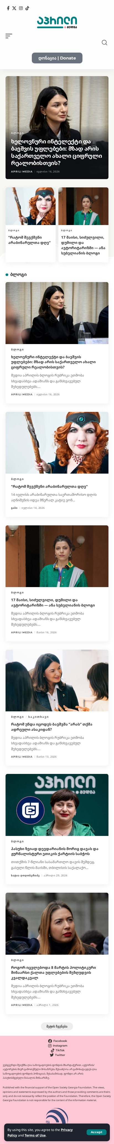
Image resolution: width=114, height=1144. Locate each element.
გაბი (14, 507)
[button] (97, 1132)
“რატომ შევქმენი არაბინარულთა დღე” (29, 240)
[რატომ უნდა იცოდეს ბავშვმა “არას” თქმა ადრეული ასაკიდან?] (57, 680)
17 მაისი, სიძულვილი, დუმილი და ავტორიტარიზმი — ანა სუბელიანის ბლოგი (83, 245)
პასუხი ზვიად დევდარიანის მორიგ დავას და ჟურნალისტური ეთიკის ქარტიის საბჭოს (55, 851)
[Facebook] (8, 8)
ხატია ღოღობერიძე (25, 875)
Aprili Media (22, 171)
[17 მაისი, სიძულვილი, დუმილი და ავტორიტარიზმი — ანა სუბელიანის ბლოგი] (83, 206)
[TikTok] (27, 8)
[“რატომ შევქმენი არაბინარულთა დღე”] (31, 206)
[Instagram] (21, 8)
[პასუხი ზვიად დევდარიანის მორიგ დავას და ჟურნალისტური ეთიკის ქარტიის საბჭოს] (57, 805)
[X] (14, 8)
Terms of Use (35, 1135)
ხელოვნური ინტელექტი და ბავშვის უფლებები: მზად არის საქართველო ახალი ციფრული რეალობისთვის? (56, 152)
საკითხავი (38, 717)
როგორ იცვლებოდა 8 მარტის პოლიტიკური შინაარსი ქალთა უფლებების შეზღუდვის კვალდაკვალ (53, 972)
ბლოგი (17, 133)
